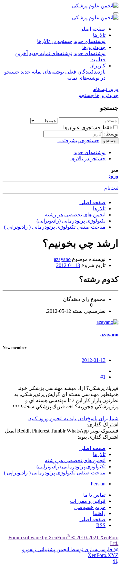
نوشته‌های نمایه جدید (50, 53)
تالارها (99, 35)
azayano (62, 259)
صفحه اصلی (92, 29)
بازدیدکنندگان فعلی (85, 72)
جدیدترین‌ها (94, 47)
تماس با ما (94, 495)
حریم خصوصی (90, 507)
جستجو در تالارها (54, 41)
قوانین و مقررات (88, 501)
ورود (113, 176)
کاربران (97, 65)
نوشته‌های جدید (90, 41)
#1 (103, 377)
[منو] (115, 13)
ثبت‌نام (111, 188)
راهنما (99, 513)
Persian (98, 483)
